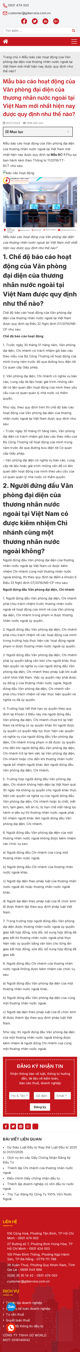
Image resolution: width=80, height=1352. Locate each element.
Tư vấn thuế (15, 1314)
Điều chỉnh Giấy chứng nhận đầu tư (33, 1178)
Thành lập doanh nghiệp (24, 1303)
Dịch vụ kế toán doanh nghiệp (28, 1309)
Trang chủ (10, 57)
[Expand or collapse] (68, 131)
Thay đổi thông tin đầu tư (24, 1326)
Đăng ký (40, 1107)
